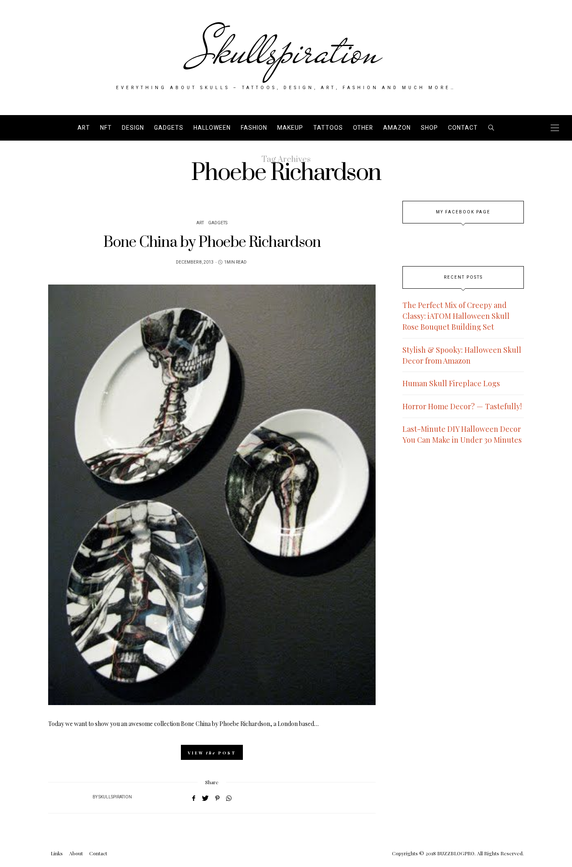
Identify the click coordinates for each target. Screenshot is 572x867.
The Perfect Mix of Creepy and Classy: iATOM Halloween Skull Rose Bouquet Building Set (456, 316)
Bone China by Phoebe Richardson (212, 242)
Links (57, 853)
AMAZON (397, 127)
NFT (106, 127)
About (76, 853)
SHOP (429, 127)
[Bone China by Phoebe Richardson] (212, 495)
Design (133, 127)
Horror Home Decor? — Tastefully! (462, 406)
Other (363, 127)
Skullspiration (286, 51)
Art (83, 127)
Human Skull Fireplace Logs (451, 383)
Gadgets (168, 127)
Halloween (212, 127)
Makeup (290, 127)
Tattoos (328, 127)
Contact (463, 127)
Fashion (254, 127)
